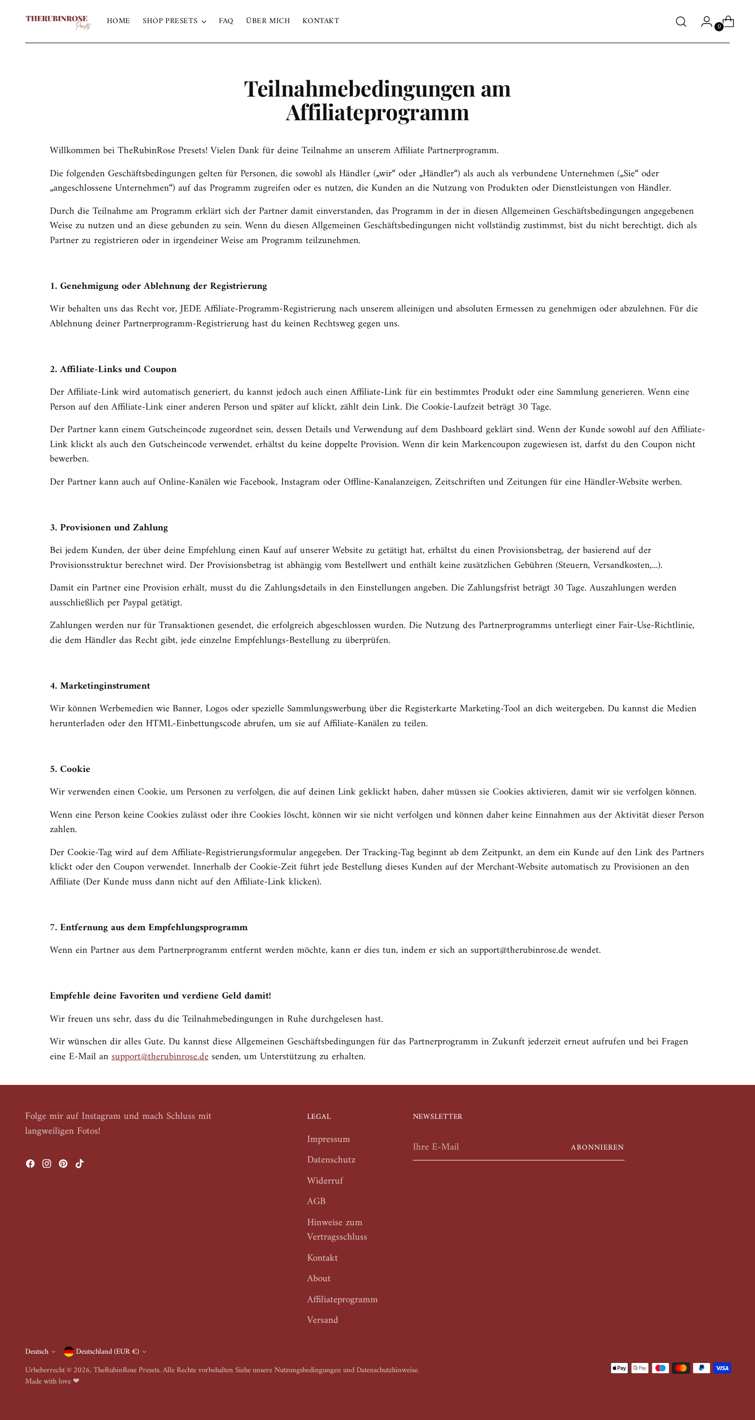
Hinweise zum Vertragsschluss (337, 1230)
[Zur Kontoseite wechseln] (702, 21)
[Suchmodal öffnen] (681, 21)
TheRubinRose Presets (126, 1370)
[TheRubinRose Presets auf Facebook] (31, 1166)
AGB (316, 1201)
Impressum (328, 1139)
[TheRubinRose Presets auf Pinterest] (64, 1166)
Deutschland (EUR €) (107, 1351)
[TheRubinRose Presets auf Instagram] (48, 1166)
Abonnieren (597, 1147)
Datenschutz (331, 1160)
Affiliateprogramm (342, 1300)
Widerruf (325, 1181)
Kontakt (322, 1258)
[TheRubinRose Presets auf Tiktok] (80, 1166)
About (319, 1278)
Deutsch (36, 1351)
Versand (322, 1320)
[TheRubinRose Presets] (58, 21)
